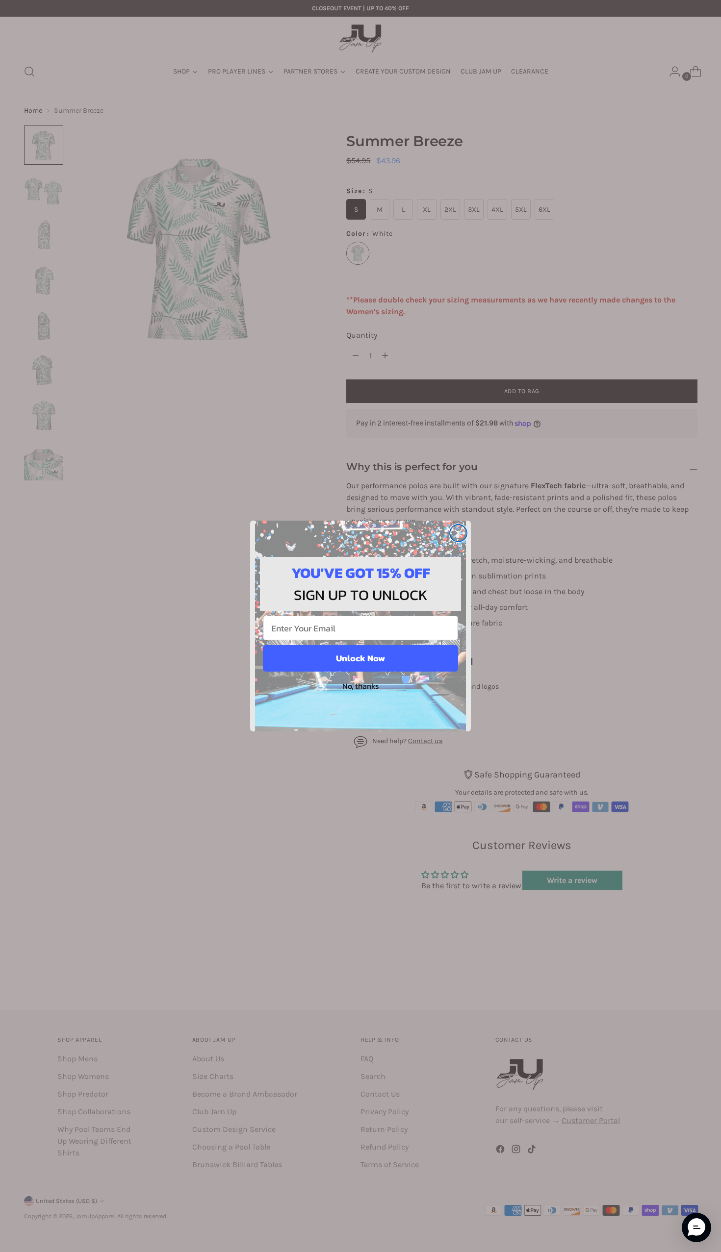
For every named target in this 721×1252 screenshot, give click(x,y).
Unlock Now (360, 658)
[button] (696, 1227)
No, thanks (360, 686)
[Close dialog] (458, 533)
